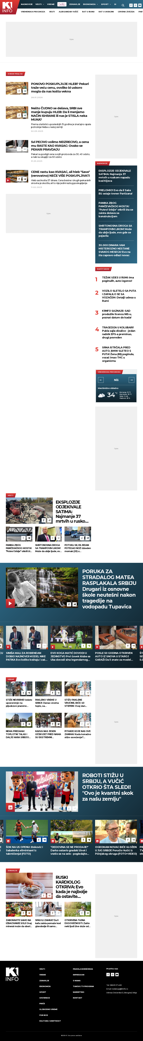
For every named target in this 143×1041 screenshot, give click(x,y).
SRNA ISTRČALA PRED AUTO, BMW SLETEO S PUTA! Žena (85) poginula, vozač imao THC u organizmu (118, 354)
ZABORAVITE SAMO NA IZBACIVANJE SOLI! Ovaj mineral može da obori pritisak (19, 923)
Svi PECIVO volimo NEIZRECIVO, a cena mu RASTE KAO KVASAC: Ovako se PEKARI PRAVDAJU (60, 145)
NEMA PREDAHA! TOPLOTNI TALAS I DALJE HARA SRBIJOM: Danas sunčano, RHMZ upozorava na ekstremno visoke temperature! (18, 734)
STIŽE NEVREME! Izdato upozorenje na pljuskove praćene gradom (19, 703)
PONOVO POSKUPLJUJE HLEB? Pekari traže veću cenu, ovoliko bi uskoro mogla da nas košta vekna (60, 87)
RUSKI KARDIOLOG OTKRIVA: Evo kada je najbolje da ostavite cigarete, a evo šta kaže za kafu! (72, 887)
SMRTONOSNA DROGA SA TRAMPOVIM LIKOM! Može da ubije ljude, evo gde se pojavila (115, 230)
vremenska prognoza (33, 11)
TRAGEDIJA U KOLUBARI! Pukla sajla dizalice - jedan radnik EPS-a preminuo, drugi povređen (118, 332)
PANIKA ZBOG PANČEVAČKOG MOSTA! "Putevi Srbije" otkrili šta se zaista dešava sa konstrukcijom (116, 209)
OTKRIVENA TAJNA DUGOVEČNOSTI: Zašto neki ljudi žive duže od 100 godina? (77, 923)
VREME (51, 4)
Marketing (78, 992)
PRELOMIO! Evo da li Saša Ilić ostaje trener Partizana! (115, 192)
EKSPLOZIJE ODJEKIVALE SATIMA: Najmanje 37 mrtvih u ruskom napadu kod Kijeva (115, 175)
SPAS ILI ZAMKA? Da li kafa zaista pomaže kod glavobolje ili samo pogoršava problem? (48, 923)
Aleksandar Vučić (68, 11)
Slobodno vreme (48, 1009)
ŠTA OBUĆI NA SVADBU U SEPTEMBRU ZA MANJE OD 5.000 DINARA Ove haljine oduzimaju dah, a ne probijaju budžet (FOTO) (69, 656)
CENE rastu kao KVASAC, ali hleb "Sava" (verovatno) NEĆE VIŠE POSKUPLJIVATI (60, 174)
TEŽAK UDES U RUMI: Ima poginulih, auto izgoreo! (118, 279)
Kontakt (77, 998)
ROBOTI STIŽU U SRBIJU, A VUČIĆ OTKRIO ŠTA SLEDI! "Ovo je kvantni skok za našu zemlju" (107, 787)
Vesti (38, 4)
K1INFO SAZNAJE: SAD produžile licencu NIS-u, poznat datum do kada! (117, 314)
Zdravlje (74, 4)
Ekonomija (89, 4)
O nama (76, 981)
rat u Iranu (88, 11)
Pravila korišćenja (83, 969)
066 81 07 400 (116, 985)
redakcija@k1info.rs (120, 989)
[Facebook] (131, 5)
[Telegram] (25, 91)
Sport (105, 4)
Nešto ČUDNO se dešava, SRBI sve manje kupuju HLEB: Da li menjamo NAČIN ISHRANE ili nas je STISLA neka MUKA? (59, 113)
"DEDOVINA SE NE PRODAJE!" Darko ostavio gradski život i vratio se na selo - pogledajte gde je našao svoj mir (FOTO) (25, 850)
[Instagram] (135, 5)
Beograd (116, 380)
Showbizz (44, 998)
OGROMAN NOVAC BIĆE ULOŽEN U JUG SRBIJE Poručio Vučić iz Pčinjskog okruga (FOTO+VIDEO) (71, 850)
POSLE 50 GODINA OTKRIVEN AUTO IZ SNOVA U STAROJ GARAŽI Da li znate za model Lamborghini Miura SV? (24, 656)
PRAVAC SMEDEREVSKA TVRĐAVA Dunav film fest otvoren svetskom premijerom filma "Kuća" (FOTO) (114, 850)
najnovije (27, 4)
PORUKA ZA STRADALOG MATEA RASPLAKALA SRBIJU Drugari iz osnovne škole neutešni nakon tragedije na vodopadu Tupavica (109, 589)
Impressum (78, 975)
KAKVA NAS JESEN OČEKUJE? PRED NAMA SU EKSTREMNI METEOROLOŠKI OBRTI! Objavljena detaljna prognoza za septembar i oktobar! (48, 734)
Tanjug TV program (83, 986)
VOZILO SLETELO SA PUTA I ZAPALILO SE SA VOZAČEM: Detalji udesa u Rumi (119, 295)
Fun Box (43, 1015)
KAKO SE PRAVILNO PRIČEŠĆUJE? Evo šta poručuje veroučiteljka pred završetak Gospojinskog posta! (114, 656)
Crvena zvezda (126, 11)
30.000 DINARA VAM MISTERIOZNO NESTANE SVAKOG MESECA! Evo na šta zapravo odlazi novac (114, 250)
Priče (42, 1004)
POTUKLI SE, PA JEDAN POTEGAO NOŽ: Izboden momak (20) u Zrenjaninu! (78, 548)
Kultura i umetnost (50, 1021)
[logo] (21, 997)
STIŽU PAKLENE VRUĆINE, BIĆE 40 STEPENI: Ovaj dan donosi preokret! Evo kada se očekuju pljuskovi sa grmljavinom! (76, 703)
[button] (101, 380)
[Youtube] (140, 5)
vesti (52, 11)
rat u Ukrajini (106, 11)
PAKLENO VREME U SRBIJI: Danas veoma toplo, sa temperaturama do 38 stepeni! (47, 703)
